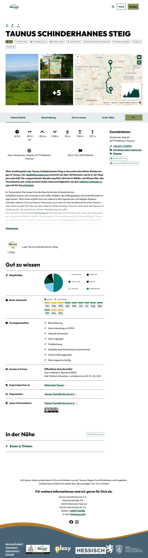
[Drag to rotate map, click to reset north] (77, 63)
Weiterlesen (12, 228)
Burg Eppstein (26, 185)
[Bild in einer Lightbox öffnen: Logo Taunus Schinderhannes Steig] (12, 245)
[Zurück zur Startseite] (14, 6)
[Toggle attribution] (140, 102)
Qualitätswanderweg (37, 174)
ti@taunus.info (78, 514)
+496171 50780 (77, 510)
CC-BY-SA (35, 104)
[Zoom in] (77, 56)
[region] (108, 79)
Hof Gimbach (41, 212)
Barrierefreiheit (14, 544)
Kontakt (10, 554)
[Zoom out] (77, 60)
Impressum (11, 547)
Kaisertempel (69, 219)
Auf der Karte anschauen (95, 434)
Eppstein (10, 223)
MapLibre (106, 103)
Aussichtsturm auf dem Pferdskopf (42, 223)
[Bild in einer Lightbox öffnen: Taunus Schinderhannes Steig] (22, 79)
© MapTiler (114, 103)
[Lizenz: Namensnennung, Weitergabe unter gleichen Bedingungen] (51, 411)
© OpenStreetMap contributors (128, 103)
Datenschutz (12, 550)
